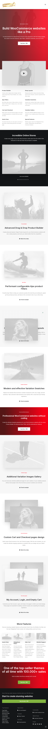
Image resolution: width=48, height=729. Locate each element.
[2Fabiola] (9, 4)
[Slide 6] (24, 179)
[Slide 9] (28, 179)
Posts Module (5, 714)
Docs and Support (22, 710)
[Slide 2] (19, 179)
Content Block (5, 716)
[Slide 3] (20, 179)
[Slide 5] (23, 179)
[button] (45, 4)
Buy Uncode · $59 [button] (24, 701)
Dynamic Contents (6, 718)
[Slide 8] (26, 179)
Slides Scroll (4, 719)
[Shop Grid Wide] (40, 645)
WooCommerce (5, 711)
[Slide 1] (17, 179)
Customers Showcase (38, 718)
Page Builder (4, 710)
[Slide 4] (21, 179)
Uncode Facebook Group (39, 712)
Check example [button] (25, 299)
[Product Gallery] (28, 645)
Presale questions (22, 722)
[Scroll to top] (46, 726)
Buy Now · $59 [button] (24, 43)
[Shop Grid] (5, 645)
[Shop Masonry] (17, 645)
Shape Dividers (5, 721)
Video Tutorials (22, 716)
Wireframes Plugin (5, 713)
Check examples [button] (25, 401)
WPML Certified (5, 722)
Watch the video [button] (25, 238)
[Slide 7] (25, 179)
